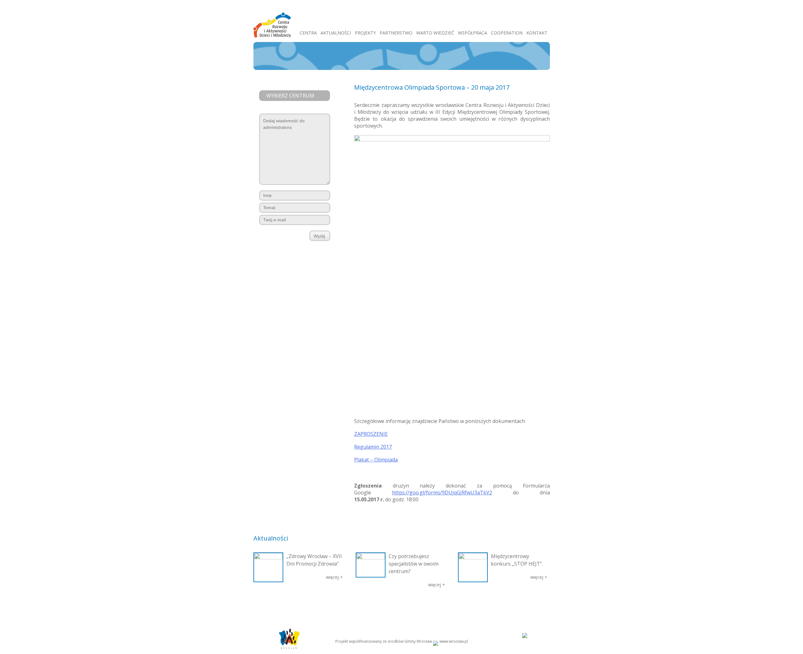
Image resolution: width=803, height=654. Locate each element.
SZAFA (375, 604)
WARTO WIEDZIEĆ (435, 33)
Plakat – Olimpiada (376, 459)
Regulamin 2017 (373, 446)
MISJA (288, 604)
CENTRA (308, 33)
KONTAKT (536, 33)
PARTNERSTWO (396, 33)
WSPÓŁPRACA (472, 33)
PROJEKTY (365, 33)
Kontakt (520, 604)
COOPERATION (507, 33)
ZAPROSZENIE (371, 433)
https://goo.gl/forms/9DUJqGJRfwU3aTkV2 (442, 492)
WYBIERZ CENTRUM (290, 95)
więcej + (334, 577)
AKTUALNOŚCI (336, 33)
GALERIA (357, 604)
